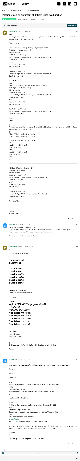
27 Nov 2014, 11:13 (28, 31)
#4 (77, 360)
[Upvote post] (69, 218)
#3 (77, 247)
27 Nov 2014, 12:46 (24, 360)
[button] (3, 458)
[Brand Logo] (16, 3)
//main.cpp (15, 419)
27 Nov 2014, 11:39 (28, 247)
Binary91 (11, 224)
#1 (77, 31)
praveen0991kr (13, 31)
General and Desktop (9, 19)
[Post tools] (76, 218)
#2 (77, 224)
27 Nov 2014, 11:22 (24, 224)
